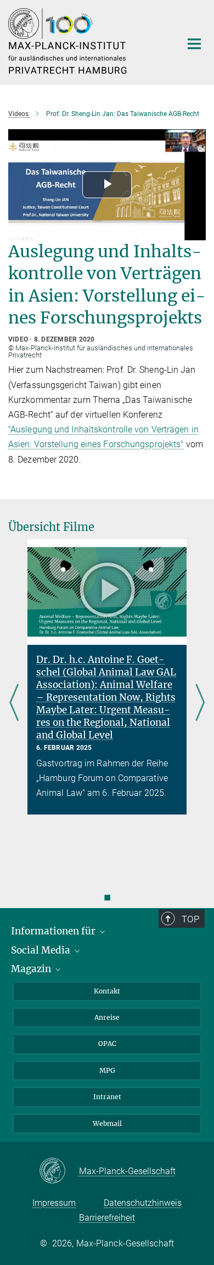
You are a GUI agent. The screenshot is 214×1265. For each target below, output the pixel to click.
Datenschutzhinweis (143, 1203)
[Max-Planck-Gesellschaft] (59, 1171)
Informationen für (54, 931)
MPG (107, 1070)
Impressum (54, 1203)
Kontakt (107, 991)
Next (200, 703)
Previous (13, 703)
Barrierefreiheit (107, 1217)
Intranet (107, 1097)
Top (190, 919)
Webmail (107, 1123)
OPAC (107, 1043)
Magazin (32, 968)
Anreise (107, 1017)
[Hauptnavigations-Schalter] (194, 44)
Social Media (41, 950)
